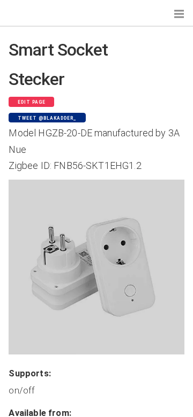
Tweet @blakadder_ (47, 118)
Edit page (32, 102)
